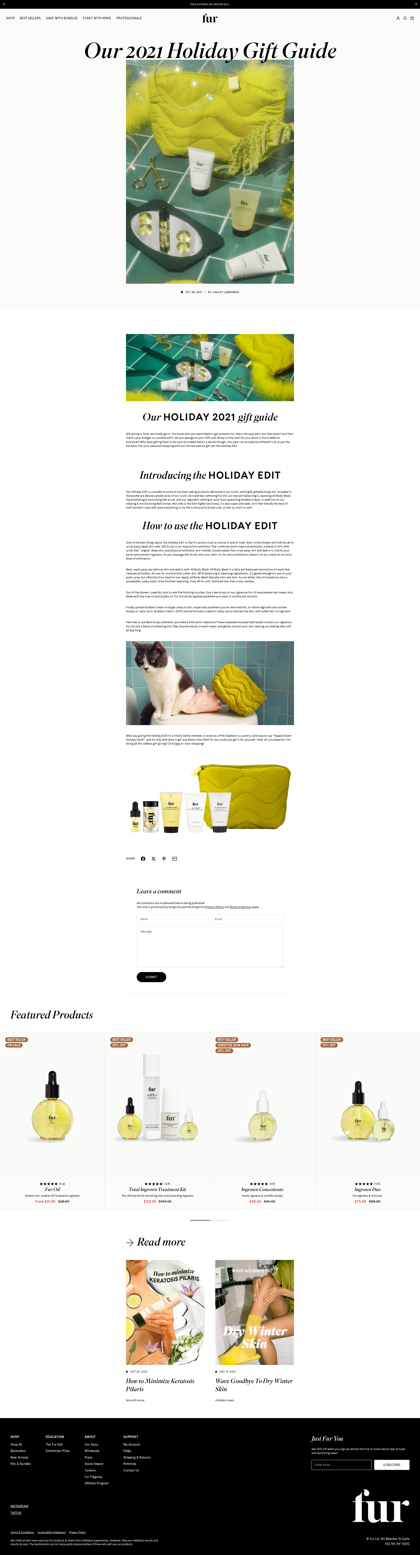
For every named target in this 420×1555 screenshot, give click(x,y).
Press (89, 1457)
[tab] (51, 1016)
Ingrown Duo (368, 1190)
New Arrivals (19, 1457)
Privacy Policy (214, 907)
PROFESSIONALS (129, 18)
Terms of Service (240, 907)
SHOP (10, 18)
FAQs (127, 1451)
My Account (131, 1444)
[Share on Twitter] (153, 858)
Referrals (129, 1464)
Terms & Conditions (22, 1532)
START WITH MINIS (97, 18)
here (177, 743)
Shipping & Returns (136, 1457)
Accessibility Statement (51, 1532)
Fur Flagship (93, 1477)
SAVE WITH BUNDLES (62, 18)
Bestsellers (18, 1451)
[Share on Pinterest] (164, 858)
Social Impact (94, 1464)
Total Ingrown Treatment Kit (157, 1190)
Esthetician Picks (58, 1451)
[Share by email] (174, 858)
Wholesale (92, 1451)
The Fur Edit (54, 1444)
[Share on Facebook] (143, 858)
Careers (90, 1470)
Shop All (16, 1444)
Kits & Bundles (20, 1464)
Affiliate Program (96, 1483)
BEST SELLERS (30, 18)
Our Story (91, 1444)
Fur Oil (52, 1190)
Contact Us (131, 1470)
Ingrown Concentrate (263, 1190)
